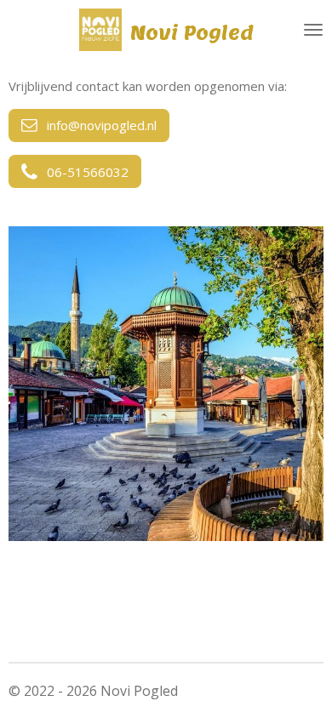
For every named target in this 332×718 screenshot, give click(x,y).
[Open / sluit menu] (313, 30)
